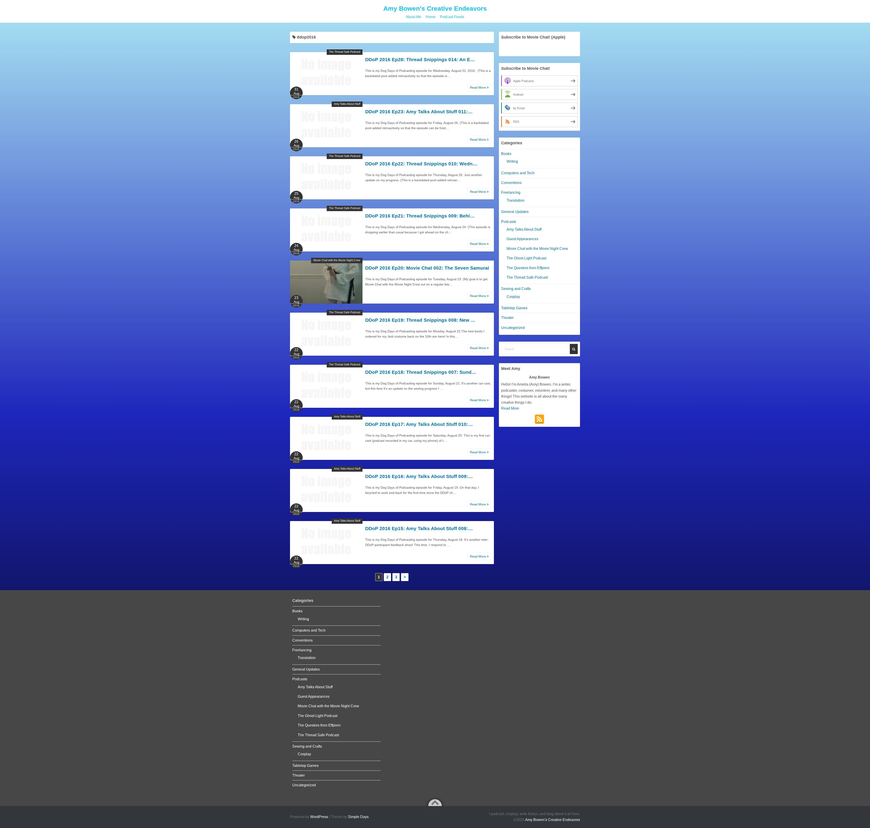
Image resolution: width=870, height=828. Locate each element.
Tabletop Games (514, 308)
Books (506, 154)
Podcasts (508, 222)
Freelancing (510, 192)
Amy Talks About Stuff (347, 104)
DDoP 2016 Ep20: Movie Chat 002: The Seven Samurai (427, 267)
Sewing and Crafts (516, 289)
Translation (515, 200)
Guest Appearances (522, 239)
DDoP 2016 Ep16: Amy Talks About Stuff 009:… (419, 476)
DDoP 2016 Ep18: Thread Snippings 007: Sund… (420, 372)
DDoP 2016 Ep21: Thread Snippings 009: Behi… (420, 215)
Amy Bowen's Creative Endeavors (435, 8)
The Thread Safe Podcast (344, 51)
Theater (507, 318)
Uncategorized (513, 328)
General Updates (515, 212)
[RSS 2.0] (539, 419)
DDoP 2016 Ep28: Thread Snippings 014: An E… (420, 59)
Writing (512, 161)
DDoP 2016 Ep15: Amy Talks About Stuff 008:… (419, 528)
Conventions (511, 183)
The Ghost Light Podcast (526, 258)
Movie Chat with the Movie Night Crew (336, 260)
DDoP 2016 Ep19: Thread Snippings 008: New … (420, 320)
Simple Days (358, 817)
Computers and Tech (517, 173)
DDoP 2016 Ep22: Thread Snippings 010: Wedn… (421, 163)
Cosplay (513, 297)
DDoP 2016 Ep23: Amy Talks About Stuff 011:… (419, 111)
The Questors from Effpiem (528, 268)
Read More (478, 87)
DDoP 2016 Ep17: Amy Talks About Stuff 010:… (419, 424)
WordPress (319, 817)
